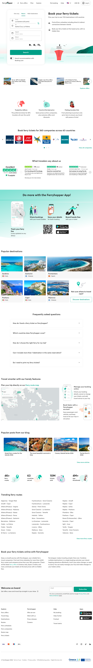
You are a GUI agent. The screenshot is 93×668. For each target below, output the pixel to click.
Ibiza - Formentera (38, 518)
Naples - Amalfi (68, 501)
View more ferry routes (84, 538)
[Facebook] (77, 644)
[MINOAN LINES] (19, 139)
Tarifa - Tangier (68, 527)
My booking (54, 3)
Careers (30, 622)
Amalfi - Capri (6, 504)
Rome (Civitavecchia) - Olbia (72, 518)
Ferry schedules (6, 626)
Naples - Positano (68, 509)
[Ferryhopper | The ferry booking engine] (7, 3)
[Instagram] (81, 644)
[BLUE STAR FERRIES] (46, 139)
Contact (56, 619)
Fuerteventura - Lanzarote (41, 504)
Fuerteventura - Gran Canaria (42, 501)
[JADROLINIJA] (83, 139)
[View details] (37, 591)
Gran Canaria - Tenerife (40, 512)
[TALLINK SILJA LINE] (56, 139)
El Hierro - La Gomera (8, 533)
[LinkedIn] (90, 644)
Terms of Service (53, 595)
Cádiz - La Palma (7, 524)
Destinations (5, 619)
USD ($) (76, 3)
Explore (38, 3)
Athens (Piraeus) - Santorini (10, 518)
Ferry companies (6, 629)
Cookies (24, 660)
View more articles (83, 462)
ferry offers (13, 564)
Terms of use (17, 660)
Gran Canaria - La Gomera (41, 509)
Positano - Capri (68, 515)
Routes (3, 622)
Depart (17, 32)
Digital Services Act (56, 660)
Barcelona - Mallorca (8, 521)
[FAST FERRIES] (28, 139)
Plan (31, 3)
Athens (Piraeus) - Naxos (9, 512)
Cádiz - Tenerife (6, 527)
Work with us (31, 616)
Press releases (32, 619)
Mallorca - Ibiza (37, 530)
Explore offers (84, 88)
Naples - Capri (67, 504)
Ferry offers (24, 3)
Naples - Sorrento (38, 533)
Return (23, 13)
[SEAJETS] (10, 139)
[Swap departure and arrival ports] (38, 23)
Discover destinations (81, 299)
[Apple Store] (62, 232)
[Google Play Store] (62, 227)
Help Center (57, 616)
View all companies (85, 148)
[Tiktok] (86, 644)
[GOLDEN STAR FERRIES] (37, 139)
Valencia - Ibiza (68, 533)
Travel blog (5, 616)
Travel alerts (57, 623)
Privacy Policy (83, 594)
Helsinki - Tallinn (37, 515)
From (16, 19)
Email (52, 588)
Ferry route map (32, 385)
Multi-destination (33, 13)
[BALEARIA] (65, 139)
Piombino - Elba (68, 512)
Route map (4, 632)
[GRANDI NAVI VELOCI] (74, 139)
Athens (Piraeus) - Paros (9, 515)
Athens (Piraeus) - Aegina (9, 507)
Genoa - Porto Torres (39, 507)
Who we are (31, 612)
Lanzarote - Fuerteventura (41, 524)
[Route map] (30, 404)
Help (62, 3)
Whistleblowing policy (43, 660)
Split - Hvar (66, 524)
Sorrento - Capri (68, 521)
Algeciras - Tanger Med (9, 501)
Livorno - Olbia (37, 527)
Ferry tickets (5, 635)
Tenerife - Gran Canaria (71, 530)
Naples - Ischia (67, 507)
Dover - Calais (6, 530)
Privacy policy (32, 660)
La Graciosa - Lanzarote (40, 521)
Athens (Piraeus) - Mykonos (10, 509)
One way (16, 13)
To (15, 24)
